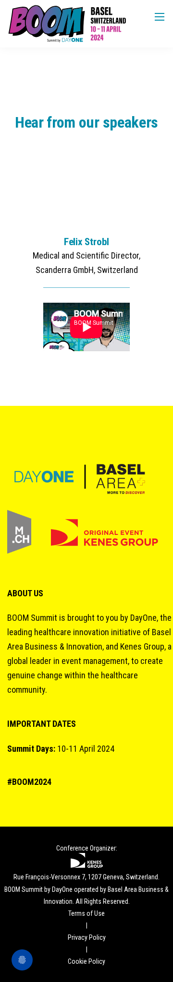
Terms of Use (86, 913)
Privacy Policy (87, 937)
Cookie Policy (86, 961)
